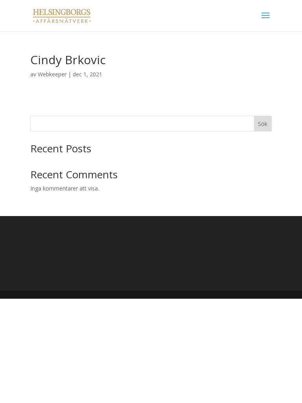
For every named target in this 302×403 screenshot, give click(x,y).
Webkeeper (52, 74)
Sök (262, 124)
